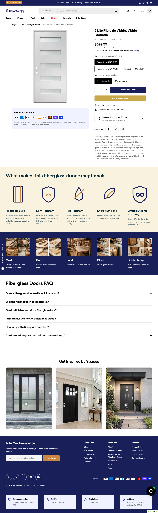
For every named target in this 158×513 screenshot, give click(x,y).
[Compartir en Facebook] (108, 129)
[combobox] (79, 11)
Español (127, 3)
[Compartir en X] (116, 129)
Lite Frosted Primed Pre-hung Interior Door (112, 159)
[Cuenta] (142, 10)
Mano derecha (121, 81)
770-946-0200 (119, 110)
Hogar (14, 24)
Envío (96, 48)
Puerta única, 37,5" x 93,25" (107, 69)
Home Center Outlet (20, 485)
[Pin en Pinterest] (123, 129)
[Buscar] (116, 10)
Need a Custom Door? (120, 98)
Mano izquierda (103, 81)
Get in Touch (94, 499)
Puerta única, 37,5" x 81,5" (107, 62)
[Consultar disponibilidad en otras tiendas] (142, 119)
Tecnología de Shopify (38, 485)
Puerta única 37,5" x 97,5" (134, 69)
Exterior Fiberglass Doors (29, 24)
